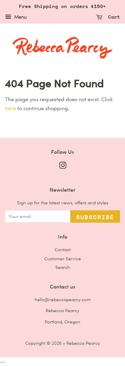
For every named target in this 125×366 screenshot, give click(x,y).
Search (62, 267)
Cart (112, 16)
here (10, 108)
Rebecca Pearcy (83, 343)
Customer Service (62, 258)
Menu (20, 17)
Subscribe (95, 217)
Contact (63, 249)
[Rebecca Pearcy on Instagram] (62, 166)
